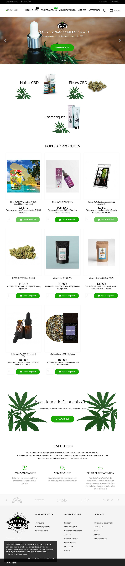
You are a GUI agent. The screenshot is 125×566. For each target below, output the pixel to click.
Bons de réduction (101, 539)
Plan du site (68, 546)
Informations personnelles (103, 523)
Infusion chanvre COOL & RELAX (101, 278)
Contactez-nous (12, 2)
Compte (99, 514)
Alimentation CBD (67, 10)
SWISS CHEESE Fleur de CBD (23, 278)
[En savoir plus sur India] (52, 500)
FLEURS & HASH (32, 9)
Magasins (67, 550)
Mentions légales (70, 527)
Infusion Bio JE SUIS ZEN (62, 278)
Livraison (67, 523)
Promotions (39, 523)
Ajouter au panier (28, 219)
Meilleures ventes (41, 531)
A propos (67, 535)
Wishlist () (115, 2)
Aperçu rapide (23, 196)
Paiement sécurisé (71, 539)
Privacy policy (34, 558)
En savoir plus (62, 25)
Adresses (97, 535)
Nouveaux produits (42, 527)
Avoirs (96, 531)
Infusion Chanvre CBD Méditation (62, 354)
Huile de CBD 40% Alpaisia (62, 202)
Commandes (98, 527)
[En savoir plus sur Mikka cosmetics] (75, 500)
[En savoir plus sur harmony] (29, 500)
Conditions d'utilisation (73, 531)
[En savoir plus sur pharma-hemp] (97, 500)
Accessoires (94, 10)
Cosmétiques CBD (49, 9)
